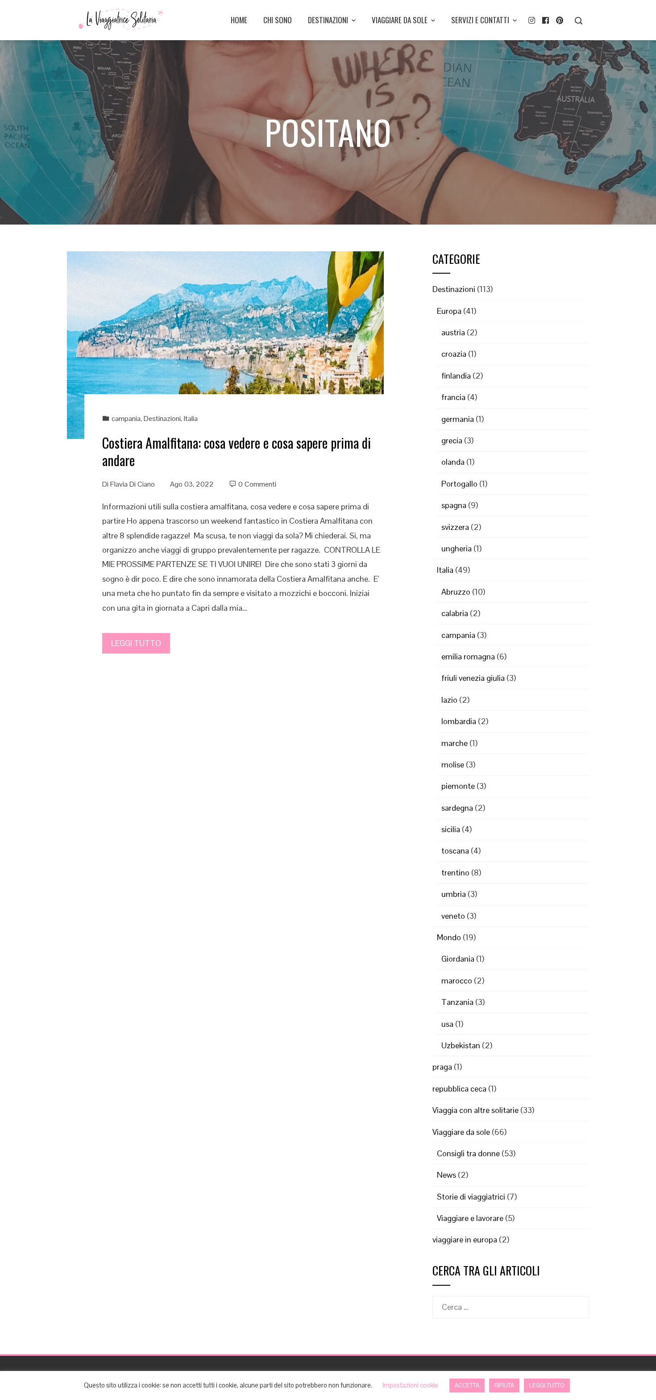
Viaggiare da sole (461, 1132)
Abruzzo (455, 592)
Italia (191, 418)
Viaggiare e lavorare (470, 1218)
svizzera (455, 527)
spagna (453, 505)
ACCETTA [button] (467, 1385)
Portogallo (459, 484)
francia (453, 397)
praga (442, 1067)
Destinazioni (162, 418)
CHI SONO (277, 19)
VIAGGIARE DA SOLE (400, 19)
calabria (454, 613)
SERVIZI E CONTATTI (480, 19)
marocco (456, 980)
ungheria (456, 548)
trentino (455, 872)
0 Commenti (257, 484)
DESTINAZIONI (328, 19)
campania (126, 418)
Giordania (457, 959)
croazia (453, 354)
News (446, 1175)
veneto (453, 916)
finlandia (456, 376)
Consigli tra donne (468, 1153)
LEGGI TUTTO (136, 643)
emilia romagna (468, 656)
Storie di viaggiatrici (471, 1197)
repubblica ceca (459, 1088)
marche (454, 743)
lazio (449, 700)
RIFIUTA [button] (504, 1385)
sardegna (457, 808)
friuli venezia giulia (473, 678)
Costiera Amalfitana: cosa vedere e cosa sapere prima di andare (236, 451)
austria (453, 332)
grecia (451, 440)
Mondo (449, 937)
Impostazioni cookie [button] (410, 1385)
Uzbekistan (460, 1045)
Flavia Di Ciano (132, 484)
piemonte (458, 786)
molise (452, 764)
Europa (449, 311)
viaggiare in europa (464, 1239)
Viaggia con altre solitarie (475, 1110)
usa (447, 1024)
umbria (453, 894)
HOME (239, 19)
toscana (455, 851)
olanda (453, 462)
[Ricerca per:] (510, 1303)
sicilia (450, 829)
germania (457, 419)
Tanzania (457, 1002)
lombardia (458, 721)
